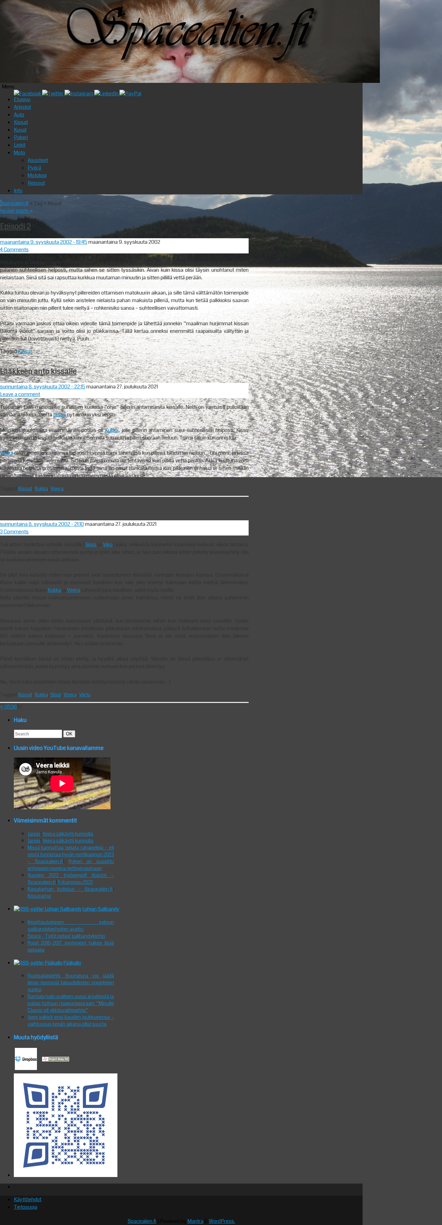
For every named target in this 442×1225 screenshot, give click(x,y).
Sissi (91, 544)
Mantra (195, 1221)
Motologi (37, 175)
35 (8, 707)
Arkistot (22, 107)
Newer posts (16, 211)
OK (70, 733)
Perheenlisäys (24, 508)
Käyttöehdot (27, 1199)
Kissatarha (39, 896)
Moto (19, 152)
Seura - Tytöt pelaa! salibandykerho (66, 936)
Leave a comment (20, 394)
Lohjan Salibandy (101, 909)
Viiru (108, 544)
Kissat (21, 122)
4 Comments (14, 249)
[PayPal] (130, 93)
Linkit (20, 145)
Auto (19, 114)
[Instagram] (79, 93)
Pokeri (21, 137)
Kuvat (20, 130)
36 (14, 707)
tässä (59, 414)
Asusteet (38, 160)
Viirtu (84, 694)
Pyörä (34, 168)
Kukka (111, 430)
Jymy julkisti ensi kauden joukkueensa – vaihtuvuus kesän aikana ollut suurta (71, 1021)
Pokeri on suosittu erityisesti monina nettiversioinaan (71, 865)
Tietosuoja (25, 1207)
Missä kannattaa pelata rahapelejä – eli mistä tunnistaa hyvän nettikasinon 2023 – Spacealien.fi (71, 854)
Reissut (36, 183)
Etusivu (22, 99)
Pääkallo (72, 962)
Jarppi (34, 833)
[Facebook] (28, 93)
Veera (6, 453)
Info (18, 190)
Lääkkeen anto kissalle (38, 371)
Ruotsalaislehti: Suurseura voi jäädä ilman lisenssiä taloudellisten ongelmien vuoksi (71, 982)
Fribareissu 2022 (75, 882)
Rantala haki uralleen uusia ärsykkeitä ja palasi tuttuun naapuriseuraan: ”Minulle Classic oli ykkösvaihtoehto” (71, 1003)
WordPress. (222, 1221)
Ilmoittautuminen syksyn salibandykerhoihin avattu (71, 926)
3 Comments (14, 532)
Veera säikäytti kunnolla (67, 833)
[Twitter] (53, 93)
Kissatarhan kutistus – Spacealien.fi (70, 889)
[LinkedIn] (106, 93)
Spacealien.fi (14, 203)
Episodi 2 (15, 226)
